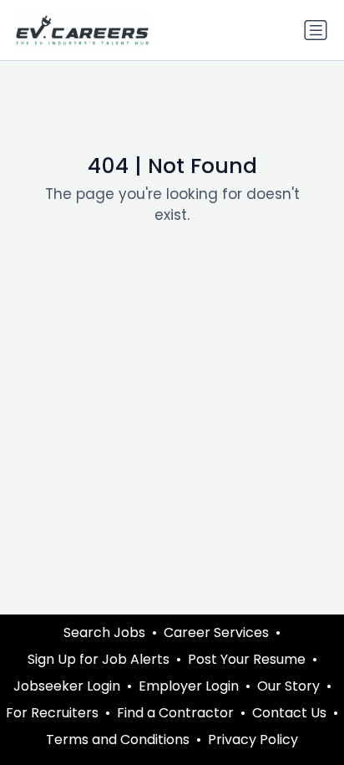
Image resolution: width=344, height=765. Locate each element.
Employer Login (189, 686)
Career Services (216, 632)
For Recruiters (52, 712)
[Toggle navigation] (315, 30)
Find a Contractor (175, 712)
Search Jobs (104, 632)
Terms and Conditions (118, 739)
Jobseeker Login (66, 686)
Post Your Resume (247, 659)
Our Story (288, 686)
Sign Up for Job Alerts (98, 659)
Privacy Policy (253, 739)
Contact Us (289, 712)
